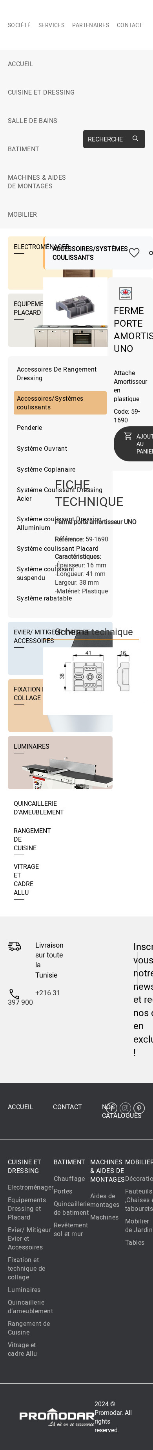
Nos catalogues (122, 1111)
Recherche (105, 139)
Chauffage (69, 1178)
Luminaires (24, 1289)
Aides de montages (105, 1200)
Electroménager (31, 1187)
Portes (63, 1191)
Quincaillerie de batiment (72, 1208)
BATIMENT (24, 149)
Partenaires (90, 25)
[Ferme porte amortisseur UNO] (75, 321)
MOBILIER (22, 214)
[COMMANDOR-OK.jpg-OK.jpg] (98, 680)
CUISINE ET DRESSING (41, 92)
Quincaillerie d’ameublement (30, 1306)
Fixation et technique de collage (27, 1268)
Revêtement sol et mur (71, 1229)
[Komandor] (125, 298)
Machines (104, 1217)
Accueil (20, 63)
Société (19, 25)
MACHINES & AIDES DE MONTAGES (37, 181)
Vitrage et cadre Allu (22, 1349)
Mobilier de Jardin (139, 1225)
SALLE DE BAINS (33, 120)
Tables (135, 1242)
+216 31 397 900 (34, 997)
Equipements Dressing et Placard (27, 1208)
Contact (129, 25)
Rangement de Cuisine (29, 1328)
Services (51, 25)
